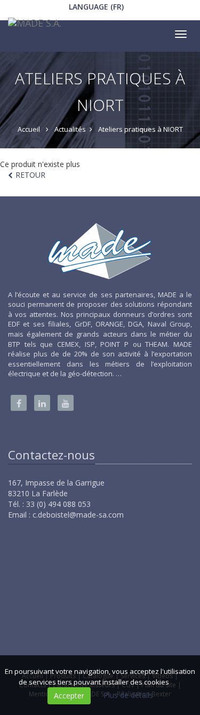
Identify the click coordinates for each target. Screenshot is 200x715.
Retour (30, 175)
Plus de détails (128, 695)
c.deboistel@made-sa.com (78, 515)
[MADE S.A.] (33, 25)
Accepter (69, 695)
